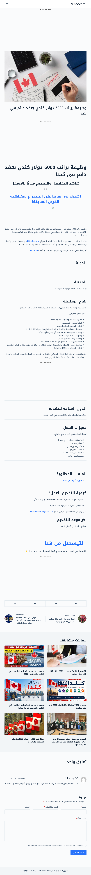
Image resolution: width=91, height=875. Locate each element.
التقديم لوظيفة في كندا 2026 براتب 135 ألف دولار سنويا (68, 672)
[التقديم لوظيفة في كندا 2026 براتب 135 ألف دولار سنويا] (66, 656)
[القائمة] (7, 4)
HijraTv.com (33, 241)
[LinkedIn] (15, 604)
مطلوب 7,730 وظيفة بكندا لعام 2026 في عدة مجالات (67, 706)
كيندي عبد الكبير (70, 778)
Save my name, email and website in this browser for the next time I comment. (54, 845)
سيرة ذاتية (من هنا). (72, 480)
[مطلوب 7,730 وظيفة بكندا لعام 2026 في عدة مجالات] (66, 690)
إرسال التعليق (78, 852)
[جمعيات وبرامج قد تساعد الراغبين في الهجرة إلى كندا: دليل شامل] (24, 690)
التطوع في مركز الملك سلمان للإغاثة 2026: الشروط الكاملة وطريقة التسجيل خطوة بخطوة (68, 742)
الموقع (27, 807)
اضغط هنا (33, 250)
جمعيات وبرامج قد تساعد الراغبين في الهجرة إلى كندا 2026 (26, 672)
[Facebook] (76, 604)
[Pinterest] (35, 604)
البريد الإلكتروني (51, 807)
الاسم (83, 807)
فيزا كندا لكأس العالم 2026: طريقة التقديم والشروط (28, 740)
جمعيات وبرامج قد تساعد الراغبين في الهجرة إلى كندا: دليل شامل (26, 706)
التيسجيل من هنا (65, 543)
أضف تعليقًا (81, 818)
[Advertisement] (45, 27)
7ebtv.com (77, 4)
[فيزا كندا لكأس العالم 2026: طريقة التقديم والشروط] (24, 724)
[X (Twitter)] (56, 604)
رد (6, 778)
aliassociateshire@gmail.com (40, 511)
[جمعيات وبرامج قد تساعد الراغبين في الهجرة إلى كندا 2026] (24, 656)
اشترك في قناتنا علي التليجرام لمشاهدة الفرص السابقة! (45, 199)
